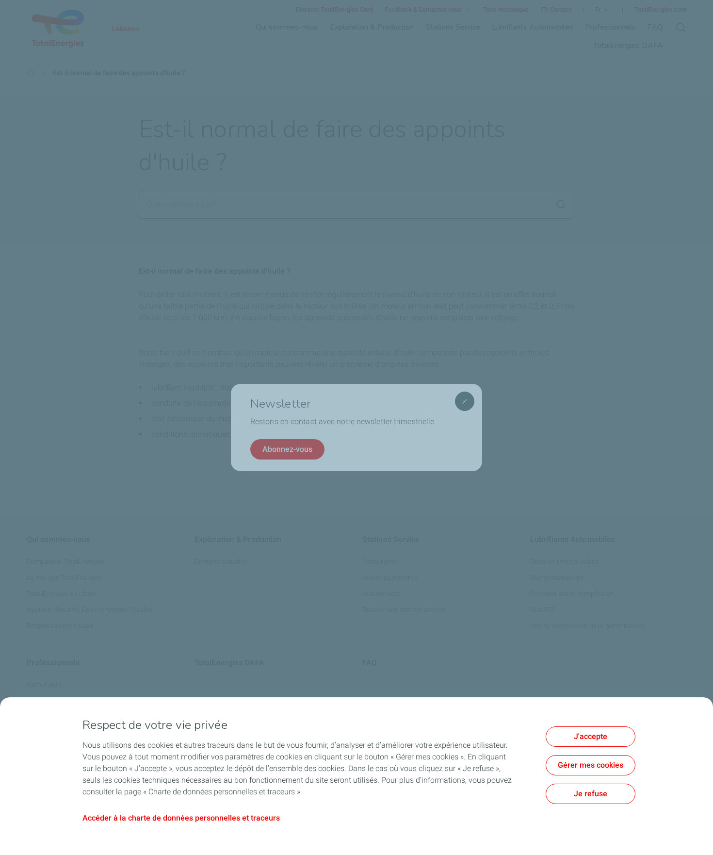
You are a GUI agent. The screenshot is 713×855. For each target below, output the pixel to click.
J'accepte (590, 736)
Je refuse (590, 793)
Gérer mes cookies (590, 765)
